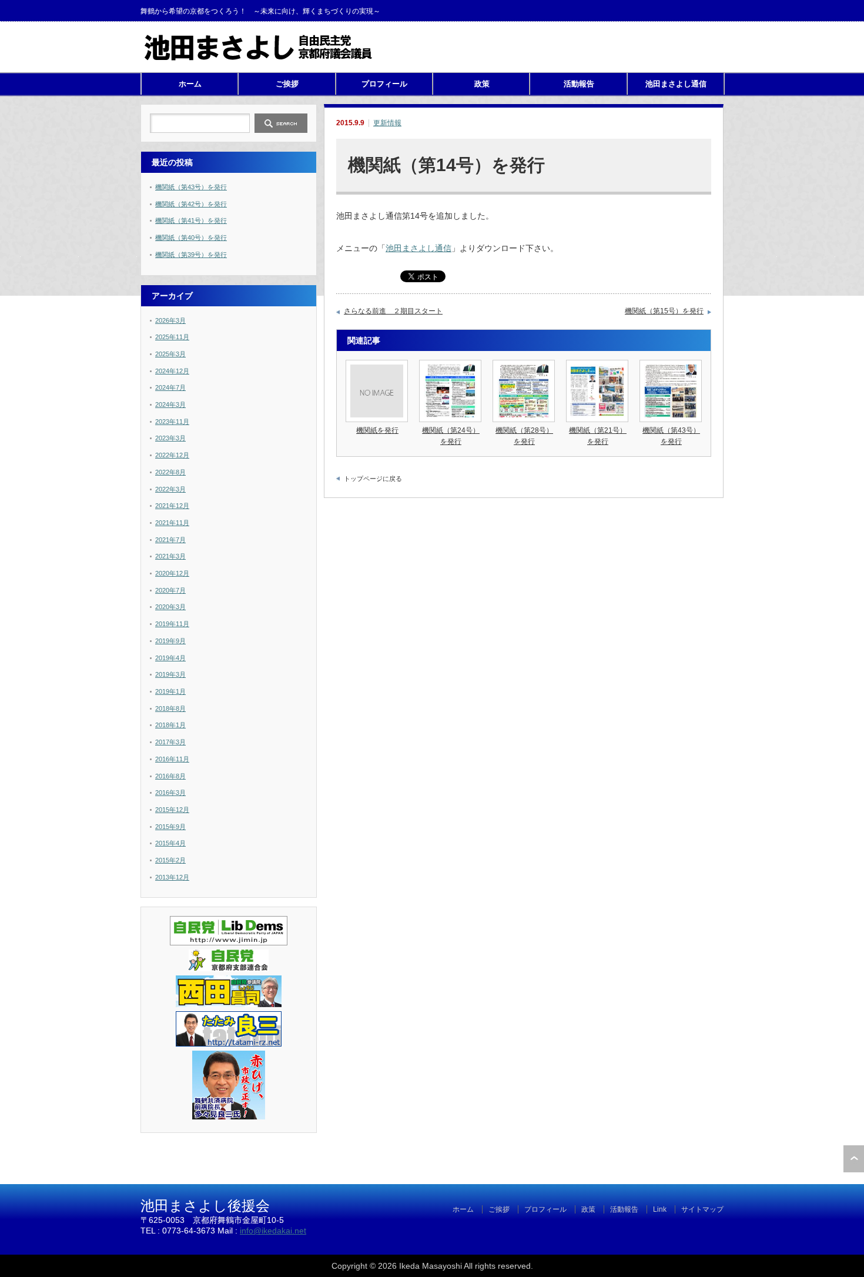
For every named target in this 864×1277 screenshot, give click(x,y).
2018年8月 (170, 708)
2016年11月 (172, 759)
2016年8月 (170, 776)
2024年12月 (172, 371)
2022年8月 (170, 472)
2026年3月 (170, 320)
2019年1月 (170, 691)
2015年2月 (170, 860)
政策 (482, 83)
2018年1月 (170, 724)
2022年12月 (172, 455)
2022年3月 (170, 489)
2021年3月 (170, 556)
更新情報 (387, 123)
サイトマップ (702, 1209)
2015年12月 (172, 809)
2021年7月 (170, 539)
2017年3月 (170, 742)
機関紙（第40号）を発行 (191, 237)
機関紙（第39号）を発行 (191, 254)
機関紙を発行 (377, 430)
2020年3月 (170, 606)
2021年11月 (172, 522)
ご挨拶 (287, 83)
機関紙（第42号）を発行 (191, 204)
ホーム (190, 83)
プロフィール (384, 83)
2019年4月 (170, 657)
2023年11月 (172, 421)
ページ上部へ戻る (853, 1158)
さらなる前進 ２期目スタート (393, 311)
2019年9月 (170, 640)
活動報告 (579, 83)
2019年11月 (172, 623)
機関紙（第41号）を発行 (191, 220)
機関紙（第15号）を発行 (664, 311)
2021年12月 (172, 505)
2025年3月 (170, 353)
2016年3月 (170, 792)
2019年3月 (170, 674)
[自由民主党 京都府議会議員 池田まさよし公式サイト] (258, 59)
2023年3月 (170, 438)
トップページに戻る (373, 478)
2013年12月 (172, 877)
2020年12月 (172, 573)
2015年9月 (170, 826)
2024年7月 (170, 387)
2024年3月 (170, 404)
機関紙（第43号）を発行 (191, 186)
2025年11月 (172, 336)
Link (660, 1209)
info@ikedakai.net (273, 1230)
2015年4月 (170, 843)
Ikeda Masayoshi (430, 1266)
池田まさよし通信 (675, 83)
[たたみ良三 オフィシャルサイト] (229, 1044)
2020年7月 (170, 590)
